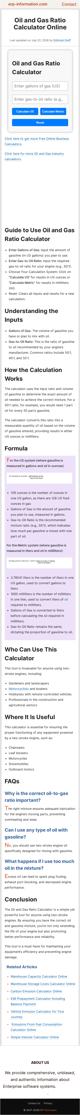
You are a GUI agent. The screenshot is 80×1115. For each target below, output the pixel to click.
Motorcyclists (19, 689)
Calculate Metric (53, 111)
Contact (69, 4)
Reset (40, 122)
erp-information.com (27, 4)
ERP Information (48, 1110)
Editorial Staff (62, 40)
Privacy (48, 1103)
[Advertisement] (40, 193)
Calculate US (25, 111)
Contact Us (34, 1103)
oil (66, 599)
